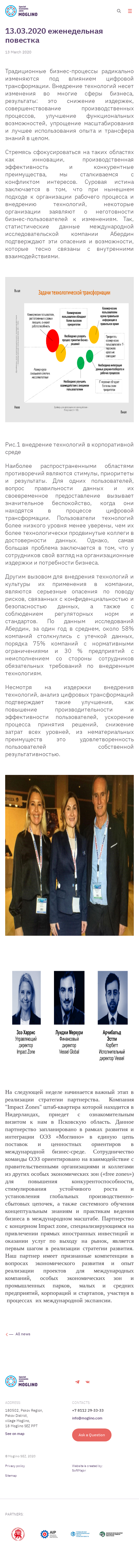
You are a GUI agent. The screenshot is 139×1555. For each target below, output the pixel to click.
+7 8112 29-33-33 (88, 1410)
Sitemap (11, 1475)
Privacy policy (15, 1466)
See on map (15, 1433)
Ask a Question (92, 1434)
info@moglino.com (87, 1418)
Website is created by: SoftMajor (87, 1468)
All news (23, 1333)
